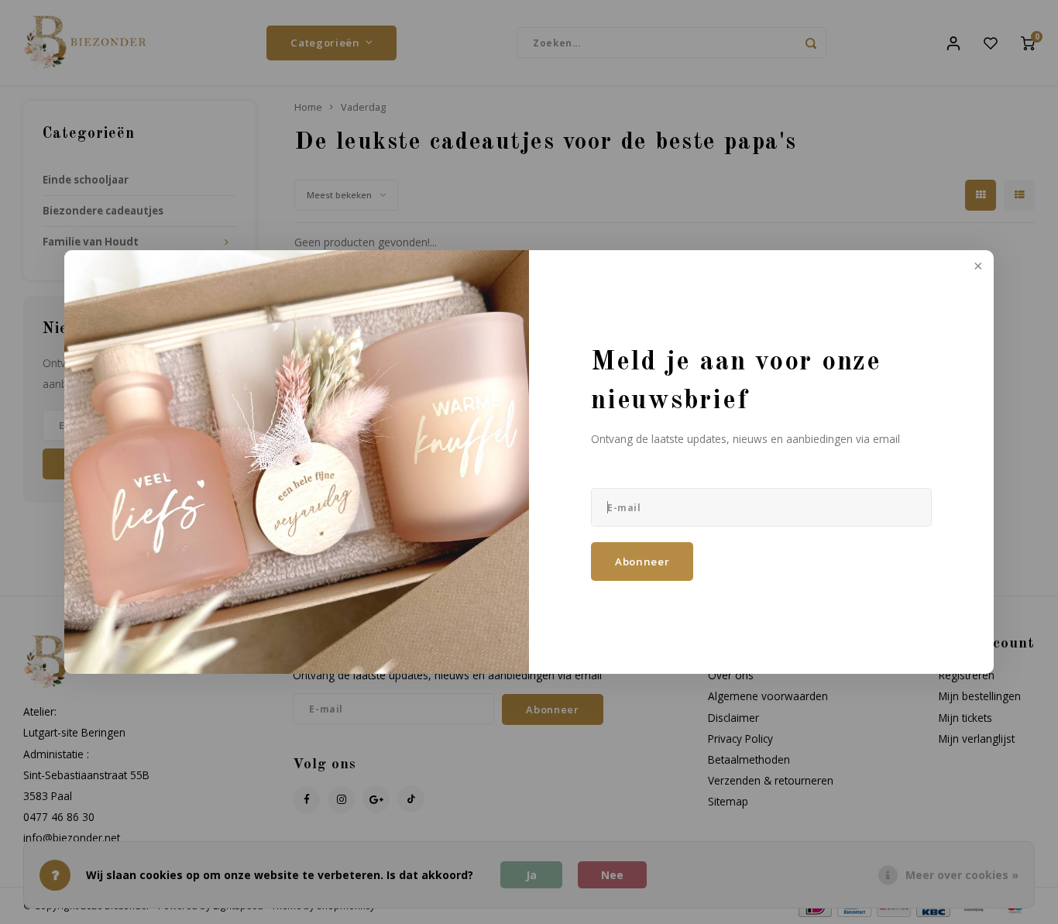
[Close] (977, 267)
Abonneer (642, 561)
